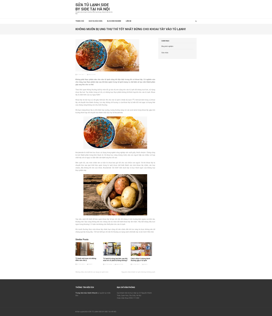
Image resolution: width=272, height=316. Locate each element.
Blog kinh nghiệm (114, 21)
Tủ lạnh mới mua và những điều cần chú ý (85, 259)
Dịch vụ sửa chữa (95, 21)
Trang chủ (79, 21)
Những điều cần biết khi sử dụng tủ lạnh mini (91, 272)
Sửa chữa (165, 53)
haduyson (92, 74)
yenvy (90, 264)
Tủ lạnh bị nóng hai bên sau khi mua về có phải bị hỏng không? (115, 259)
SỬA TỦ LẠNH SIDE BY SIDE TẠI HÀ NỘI (92, 7)
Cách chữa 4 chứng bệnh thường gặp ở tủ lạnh (140, 259)
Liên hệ (128, 21)
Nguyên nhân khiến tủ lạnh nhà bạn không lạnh (138, 272)
